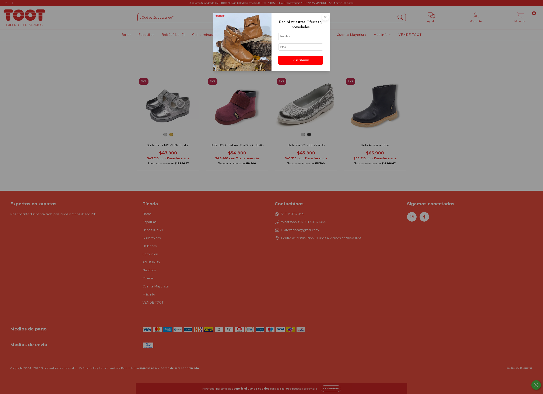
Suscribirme (301, 60)
